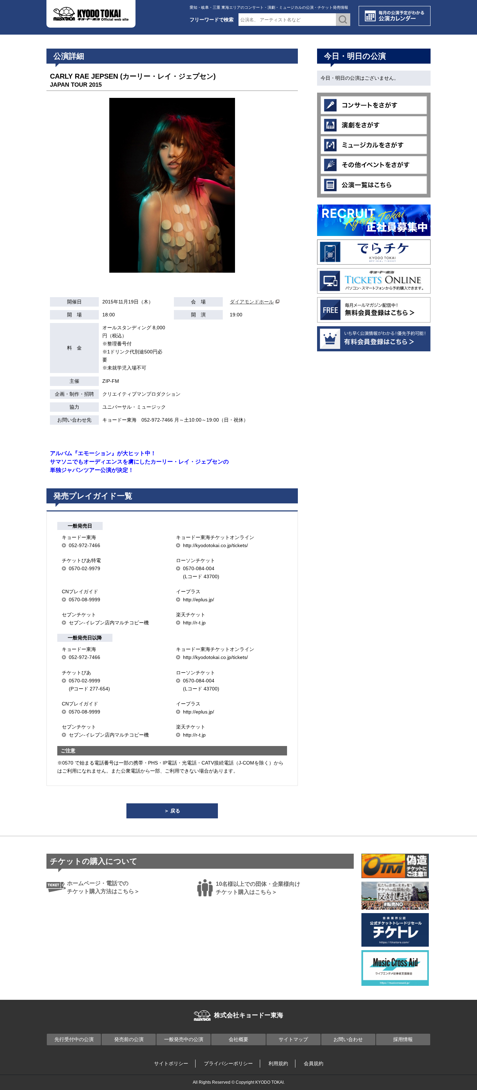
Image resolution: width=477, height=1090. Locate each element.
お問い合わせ (348, 1039)
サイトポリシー (171, 1063)
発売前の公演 (129, 1039)
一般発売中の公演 (183, 1039)
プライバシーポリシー (228, 1063)
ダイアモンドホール (252, 301)
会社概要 (238, 1039)
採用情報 (403, 1039)
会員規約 (313, 1063)
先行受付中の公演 (74, 1039)
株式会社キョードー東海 (248, 1015)
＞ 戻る (172, 810)
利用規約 (278, 1063)
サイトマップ (293, 1039)
